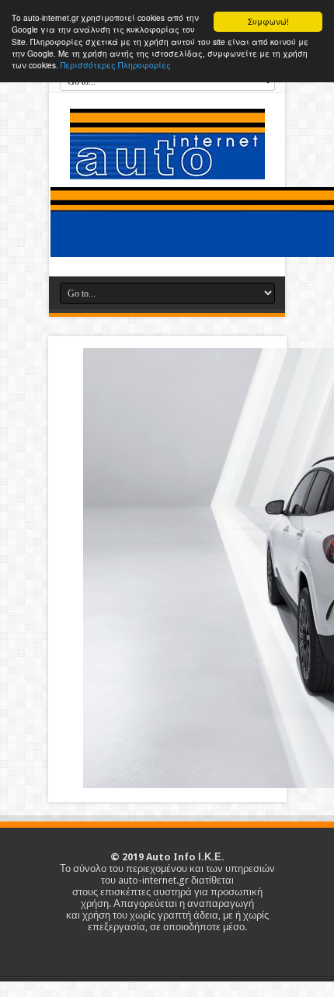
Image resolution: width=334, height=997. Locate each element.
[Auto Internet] (167, 167)
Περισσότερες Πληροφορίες (116, 65)
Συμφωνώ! (268, 21)
